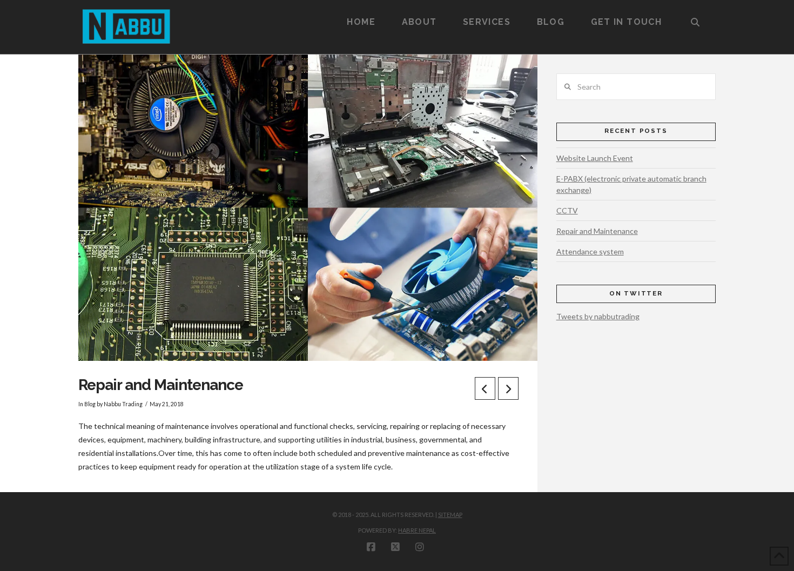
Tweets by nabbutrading (598, 316)
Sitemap (450, 514)
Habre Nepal (417, 530)
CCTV (567, 210)
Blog (90, 404)
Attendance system (590, 251)
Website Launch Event (594, 158)
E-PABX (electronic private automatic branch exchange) (631, 184)
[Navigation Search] (695, 13)
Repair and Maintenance (597, 231)
